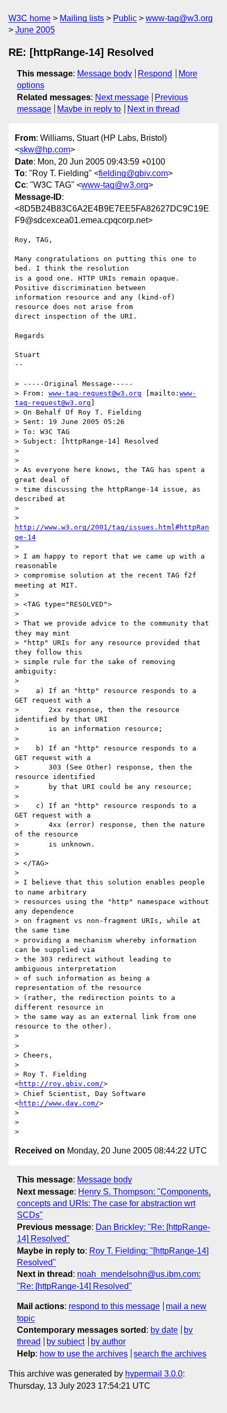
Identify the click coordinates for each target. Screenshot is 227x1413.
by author (108, 1341)
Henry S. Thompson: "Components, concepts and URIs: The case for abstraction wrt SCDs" (114, 1203)
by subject (65, 1341)
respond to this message (114, 1306)
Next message (122, 97)
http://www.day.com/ (59, 1103)
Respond (155, 73)
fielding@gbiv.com (133, 173)
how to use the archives (84, 1353)
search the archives (170, 1353)
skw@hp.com (45, 149)
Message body (104, 73)
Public (125, 18)
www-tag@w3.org (179, 18)
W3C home (29, 18)
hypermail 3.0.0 (154, 1373)
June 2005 (35, 29)
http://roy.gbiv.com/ (61, 1084)
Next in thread (153, 108)
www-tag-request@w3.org (95, 393)
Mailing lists (82, 18)
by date (164, 1329)
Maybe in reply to (89, 108)
